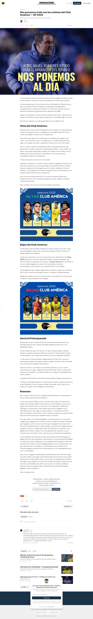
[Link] (18, 126)
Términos (50, 608)
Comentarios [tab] (24, 516)
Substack (39, 616)
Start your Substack (41, 612)
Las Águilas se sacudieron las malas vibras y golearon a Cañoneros (36, 569)
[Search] (67, 3)
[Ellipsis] (72, 530)
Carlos (25, 20)
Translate (23, 9)
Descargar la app (53, 612)
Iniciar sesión (86, 3)
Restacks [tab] (30, 516)
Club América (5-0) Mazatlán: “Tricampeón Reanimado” (39, 567)
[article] (46, 559)
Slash (29, 570)
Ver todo (23, 587)
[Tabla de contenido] (2, 309)
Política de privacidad (56, 602)
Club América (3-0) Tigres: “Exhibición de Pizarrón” (38, 577)
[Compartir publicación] (70, 3)
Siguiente (67, 506)
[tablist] (27, 516)
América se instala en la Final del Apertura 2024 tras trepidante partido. (38, 559)
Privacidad (44, 608)
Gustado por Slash (28, 531)
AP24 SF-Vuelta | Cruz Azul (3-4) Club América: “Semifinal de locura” (36, 556)
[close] (60, 579)
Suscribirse (77, 3)
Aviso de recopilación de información (41, 602)
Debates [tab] (35, 551)
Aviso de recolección (58, 608)
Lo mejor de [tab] (23, 551)
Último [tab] (29, 551)
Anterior (25, 506)
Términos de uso (46, 601)
